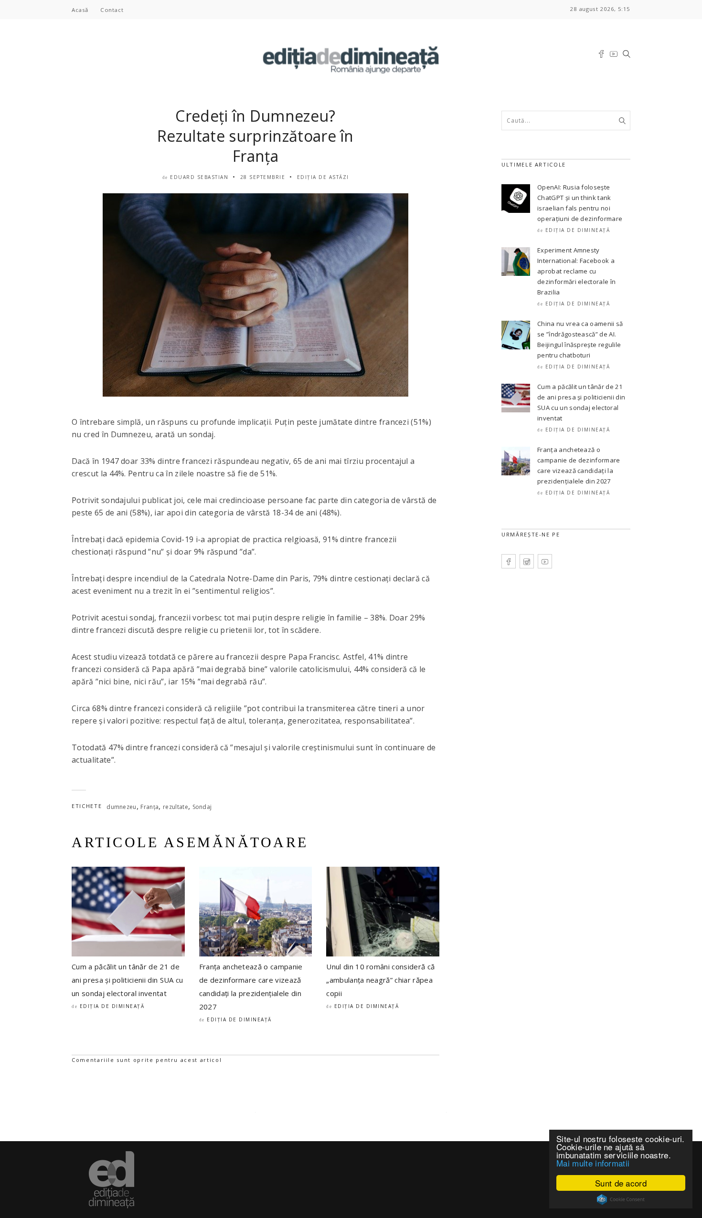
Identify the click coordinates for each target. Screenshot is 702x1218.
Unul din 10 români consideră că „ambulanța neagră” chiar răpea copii (380, 980)
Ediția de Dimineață (112, 1006)
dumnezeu (121, 807)
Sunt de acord (621, 1183)
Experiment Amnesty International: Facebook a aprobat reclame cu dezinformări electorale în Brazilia (576, 271)
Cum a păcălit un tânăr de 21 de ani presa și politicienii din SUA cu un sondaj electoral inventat (127, 980)
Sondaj (202, 807)
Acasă (80, 9)
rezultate (175, 807)
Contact (111, 9)
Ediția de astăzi (323, 177)
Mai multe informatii (592, 1163)
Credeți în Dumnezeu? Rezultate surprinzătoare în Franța (255, 135)
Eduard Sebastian (199, 177)
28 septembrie (263, 177)
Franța (149, 807)
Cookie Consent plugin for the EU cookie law (621, 1199)
